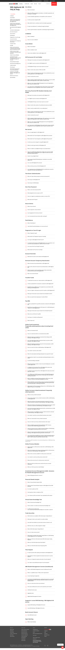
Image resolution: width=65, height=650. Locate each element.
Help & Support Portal (36, 637)
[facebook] (47, 645)
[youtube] (45, 645)
